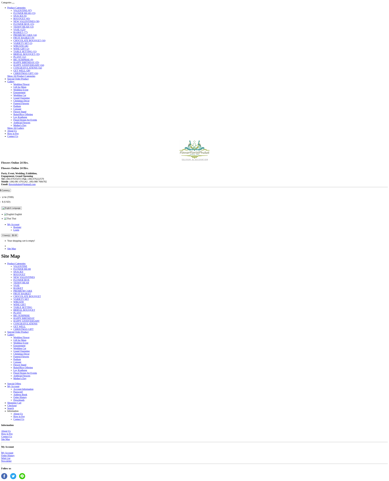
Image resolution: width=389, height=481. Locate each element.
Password (18, 392)
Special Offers (14, 383)
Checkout (12, 405)
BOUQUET (19, 274)
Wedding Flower (21, 84)
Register (17, 227)
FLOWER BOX (21, 280)
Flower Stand (19, 111)
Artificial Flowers (21, 122)
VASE (16, 285)
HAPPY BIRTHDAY (24, 318)
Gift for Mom (19, 87)
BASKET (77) (20, 32)
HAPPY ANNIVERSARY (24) (28, 65)
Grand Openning (21, 98)
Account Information (23, 389)
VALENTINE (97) (22, 10)
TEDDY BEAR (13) (23, 27)
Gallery (10, 81)
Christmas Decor (21, 100)
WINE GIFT (19, 304)
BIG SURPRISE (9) (23, 59)
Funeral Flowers (21, 103)
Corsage (17, 109)
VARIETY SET (21, 299)
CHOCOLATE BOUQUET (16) (29, 40)
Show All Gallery (15, 128)
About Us (12, 131)
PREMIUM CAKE (22, 291)
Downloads (18, 400)
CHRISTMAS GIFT (23, 329)
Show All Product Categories (21, 76)
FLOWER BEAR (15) (24, 13)
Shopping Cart (14, 402)
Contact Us (12, 136)
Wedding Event (20, 89)
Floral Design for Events (25, 120)
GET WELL (19, 326)
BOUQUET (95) (21, 18)
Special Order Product (18, 79)
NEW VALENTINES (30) (26, 21)
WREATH (18, 302)
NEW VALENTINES (24, 277)
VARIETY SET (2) (22, 43)
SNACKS (18, 271)
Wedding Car (19, 95)
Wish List (5, 458)
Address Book (20, 394)
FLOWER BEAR (22, 269)
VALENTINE (20, 266)
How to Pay (13, 133)
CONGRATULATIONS (25, 323)
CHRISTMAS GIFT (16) (25, 73)
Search (10, 408)
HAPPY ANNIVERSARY (26, 321)
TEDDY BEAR (21, 282)
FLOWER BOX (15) (23, 24)
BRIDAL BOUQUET (24, 310)
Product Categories (16, 7)
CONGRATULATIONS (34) (27, 68)
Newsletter (6, 461)
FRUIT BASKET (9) (23, 37)
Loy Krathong (20, 117)
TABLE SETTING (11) (25, 51)
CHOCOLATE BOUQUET (27, 296)
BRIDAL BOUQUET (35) (26, 54)
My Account (13, 386)
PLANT (17, 312)
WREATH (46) (20, 46)
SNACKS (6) (20, 16)
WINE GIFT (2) (21, 48)
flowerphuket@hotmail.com (22, 184)
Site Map (11, 248)
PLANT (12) (19, 57)
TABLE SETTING (22, 307)
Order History (20, 397)
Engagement (19, 92)
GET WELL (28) (21, 70)
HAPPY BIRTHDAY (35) (26, 62)
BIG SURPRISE (21, 315)
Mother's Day (19, 125)
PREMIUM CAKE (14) (25, 35)
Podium (17, 106)
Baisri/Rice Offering (23, 114)
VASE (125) (19, 29)
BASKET (18, 288)
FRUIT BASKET (22, 293)
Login (16, 230)
